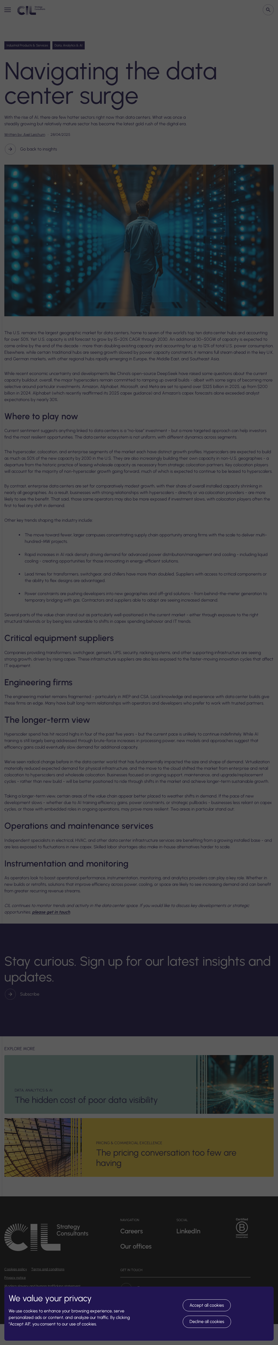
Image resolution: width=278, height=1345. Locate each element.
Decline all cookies (206, 1321)
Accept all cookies (206, 1305)
